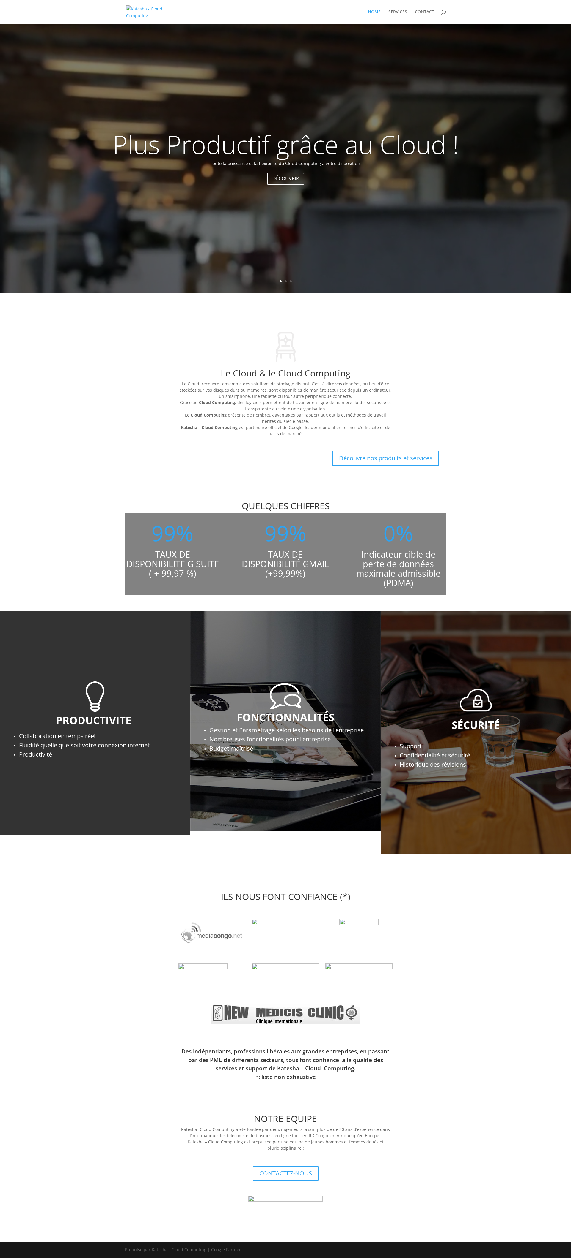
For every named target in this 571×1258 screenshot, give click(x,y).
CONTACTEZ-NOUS (285, 1173)
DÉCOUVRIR (285, 178)
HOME (374, 12)
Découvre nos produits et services (385, 458)
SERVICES (397, 12)
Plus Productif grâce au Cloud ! (286, 144)
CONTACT (424, 12)
